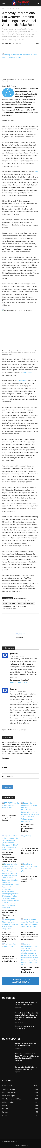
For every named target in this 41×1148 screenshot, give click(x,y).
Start (3, 8)
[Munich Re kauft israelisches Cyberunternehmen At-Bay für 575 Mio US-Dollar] (11, 924)
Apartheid (21, 601)
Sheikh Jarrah (27, 372)
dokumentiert (22, 380)
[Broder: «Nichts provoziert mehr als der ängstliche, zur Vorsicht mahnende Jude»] (30, 924)
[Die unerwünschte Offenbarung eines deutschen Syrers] (7, 1005)
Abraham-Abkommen (20, 598)
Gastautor (8, 43)
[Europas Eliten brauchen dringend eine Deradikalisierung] (30, 954)
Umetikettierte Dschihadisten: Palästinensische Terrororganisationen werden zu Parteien (10, 857)
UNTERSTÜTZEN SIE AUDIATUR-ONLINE (21, 981)
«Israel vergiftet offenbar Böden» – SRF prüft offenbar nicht (10, 959)
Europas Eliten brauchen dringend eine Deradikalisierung (30, 970)
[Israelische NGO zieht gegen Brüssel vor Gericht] (30, 869)
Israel (19, 603)
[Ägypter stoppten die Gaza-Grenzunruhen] (7, 1029)
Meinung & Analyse (13, 8)
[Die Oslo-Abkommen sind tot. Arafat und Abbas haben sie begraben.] (11, 886)
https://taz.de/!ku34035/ (19, 682)
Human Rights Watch (9, 603)
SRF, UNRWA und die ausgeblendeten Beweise (9, 818)
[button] (3, 3)
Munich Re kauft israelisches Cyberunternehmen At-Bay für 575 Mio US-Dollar (10, 936)
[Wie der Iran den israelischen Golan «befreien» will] (7, 1046)
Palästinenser (7, 606)
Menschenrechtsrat (28, 603)
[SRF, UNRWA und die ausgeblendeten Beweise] (11, 808)
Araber (28, 601)
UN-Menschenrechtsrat (9, 608)
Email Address (7, 777)
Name (4, 767)
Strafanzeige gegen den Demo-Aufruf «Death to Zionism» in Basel (29, 851)
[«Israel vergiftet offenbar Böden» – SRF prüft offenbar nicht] (11, 949)
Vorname (5, 758)
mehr (36, 172)
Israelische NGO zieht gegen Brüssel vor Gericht (29, 879)
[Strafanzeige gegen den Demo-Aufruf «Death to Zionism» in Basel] (30, 841)
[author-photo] (20, 634)
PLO (14, 606)
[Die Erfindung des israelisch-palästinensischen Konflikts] (30, 812)
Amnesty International (9, 601)
